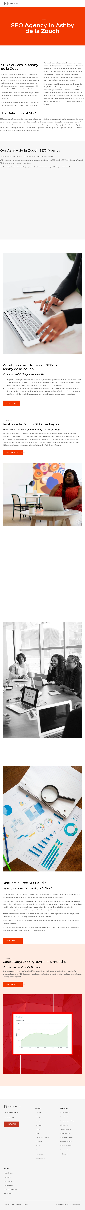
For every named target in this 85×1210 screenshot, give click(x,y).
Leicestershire (65, 1117)
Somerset (39, 1154)
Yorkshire (7, 1177)
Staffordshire (8, 1194)
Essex (37, 1129)
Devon (37, 1146)
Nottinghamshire (10, 1189)
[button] (80, 3)
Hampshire (39, 1125)
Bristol (37, 1150)
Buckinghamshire (66, 1137)
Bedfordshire (65, 1133)
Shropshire (64, 1125)
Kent (37, 1133)
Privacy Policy (16, 1204)
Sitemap (25, 1204)
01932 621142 (9, 1117)
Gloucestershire (66, 1146)
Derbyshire (8, 1181)
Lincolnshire (8, 1185)
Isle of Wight (40, 1158)
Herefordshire (65, 1113)
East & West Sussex (42, 1137)
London (38, 1113)
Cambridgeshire (66, 1142)
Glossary (7, 1204)
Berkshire (38, 1121)
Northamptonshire (67, 1121)
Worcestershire (65, 1129)
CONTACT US (11, 1124)
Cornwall (38, 1142)
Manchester (8, 1173)
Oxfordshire (64, 1154)
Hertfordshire (65, 1150)
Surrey (37, 1117)
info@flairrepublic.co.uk (12, 1112)
